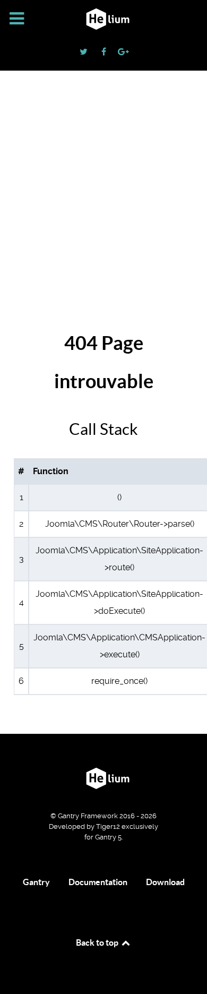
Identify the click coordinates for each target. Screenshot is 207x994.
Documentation (97, 882)
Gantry (36, 882)
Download (165, 882)
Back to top (98, 942)
